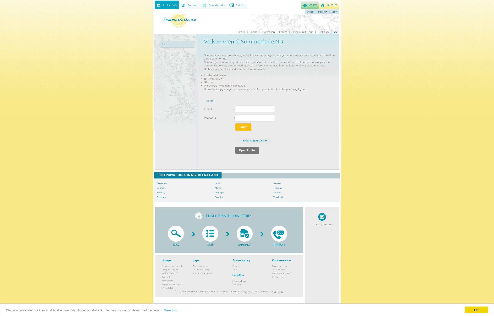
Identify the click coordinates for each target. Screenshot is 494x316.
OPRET (313, 5)
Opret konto (247, 150)
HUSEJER (332, 5)
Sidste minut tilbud (302, 32)
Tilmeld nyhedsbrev (321, 224)
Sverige (277, 183)
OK (476, 309)
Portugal (219, 192)
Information (268, 32)
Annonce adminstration (173, 266)
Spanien (219, 197)
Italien (218, 183)
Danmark (161, 188)
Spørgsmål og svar (170, 270)
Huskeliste (324, 32)
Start (164, 44)
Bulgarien (162, 183)
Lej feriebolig (170, 5)
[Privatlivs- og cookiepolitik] (335, 31)
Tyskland (278, 197)
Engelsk (236, 266)
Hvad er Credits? (169, 273)
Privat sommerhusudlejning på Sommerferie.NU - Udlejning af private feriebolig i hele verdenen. (179, 20)
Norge (218, 188)
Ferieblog (237, 285)
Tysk (235, 270)
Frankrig (161, 192)
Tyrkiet (277, 192)
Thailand (277, 188)
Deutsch (322, 11)
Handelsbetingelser (202, 273)
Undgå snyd (277, 277)
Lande (253, 32)
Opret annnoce (279, 270)
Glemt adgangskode (254, 140)
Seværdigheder (240, 281)
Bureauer (193, 5)
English (310, 11)
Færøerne (162, 197)
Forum (283, 32)
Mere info (170, 310)
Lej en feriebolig (201, 270)
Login (243, 126)
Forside (241, 32)
